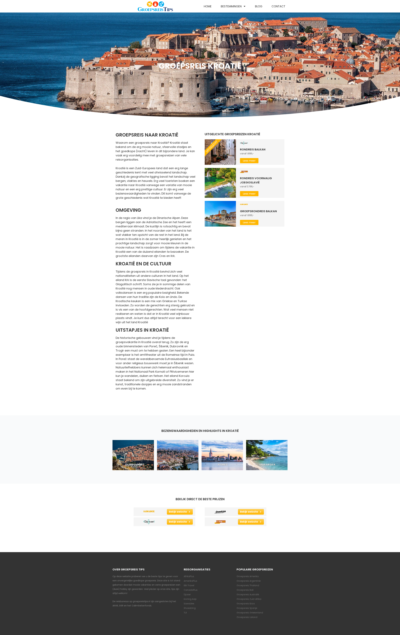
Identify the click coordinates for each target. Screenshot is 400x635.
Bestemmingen (231, 6)
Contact (278, 6)
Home (208, 6)
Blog (258, 6)
